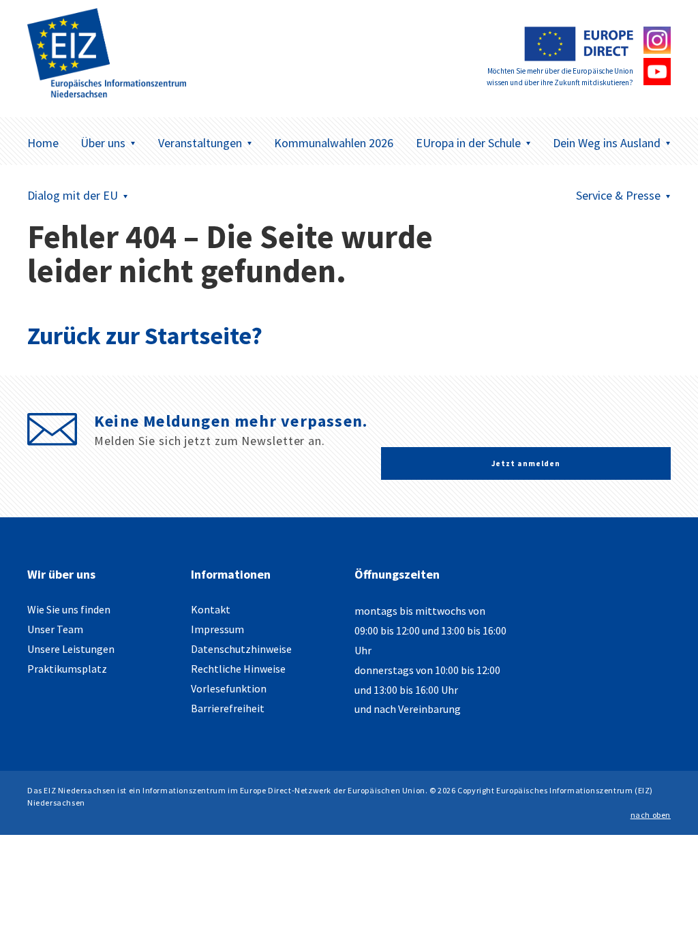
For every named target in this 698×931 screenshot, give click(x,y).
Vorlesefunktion (229, 688)
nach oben (651, 815)
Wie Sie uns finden (68, 609)
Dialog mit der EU (72, 195)
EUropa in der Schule (468, 143)
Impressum (217, 629)
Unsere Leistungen (71, 649)
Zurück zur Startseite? (144, 335)
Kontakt (210, 609)
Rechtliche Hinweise (238, 668)
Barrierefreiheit (227, 708)
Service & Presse (618, 195)
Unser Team (55, 629)
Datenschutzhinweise (241, 649)
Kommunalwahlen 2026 (333, 143)
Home (43, 143)
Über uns (102, 143)
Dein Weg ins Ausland (607, 143)
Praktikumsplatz (67, 668)
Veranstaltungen (200, 143)
